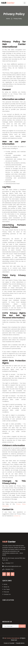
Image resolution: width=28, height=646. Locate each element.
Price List (6, 592)
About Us (6, 587)
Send (22, 626)
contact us (17, 516)
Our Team (7, 589)
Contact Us (7, 594)
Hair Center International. (12, 638)
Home (8, 19)
